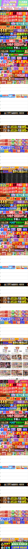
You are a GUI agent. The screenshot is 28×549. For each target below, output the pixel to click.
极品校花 (21, 182)
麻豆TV (12, 179)
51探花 (17, 179)
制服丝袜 (26, 175)
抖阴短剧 (26, 182)
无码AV (2, 179)
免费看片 (2, 182)
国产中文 (7, 182)
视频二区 (2, 175)
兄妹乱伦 (12, 182)
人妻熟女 (21, 175)
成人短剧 (17, 182)
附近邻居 (7, 176)
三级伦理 (7, 175)
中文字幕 (12, 175)
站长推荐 (2, 176)
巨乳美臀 (17, 175)
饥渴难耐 (12, 176)
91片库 (21, 179)
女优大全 (26, 179)
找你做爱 (17, 176)
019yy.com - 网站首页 (6, 10)
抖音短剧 (7, 179)
